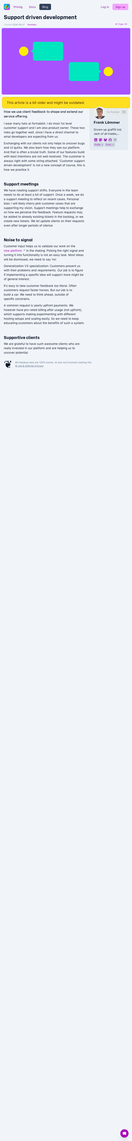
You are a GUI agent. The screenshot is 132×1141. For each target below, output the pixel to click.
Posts (110, 144)
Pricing (18, 7)
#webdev (32, 24)
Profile (98, 144)
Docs (32, 7)
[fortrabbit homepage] (7, 7)
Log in (105, 7)
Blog (45, 7)
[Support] (124, 1133)
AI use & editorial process (29, 365)
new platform (14, 250)
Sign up (120, 7)
